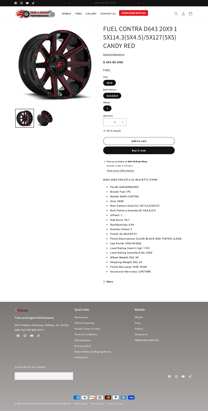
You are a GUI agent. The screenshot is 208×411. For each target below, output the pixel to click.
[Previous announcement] (69, 3)
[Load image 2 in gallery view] (44, 118)
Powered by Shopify (61, 403)
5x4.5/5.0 (112, 95)
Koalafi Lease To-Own (87, 328)
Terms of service (115, 403)
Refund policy (83, 340)
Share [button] (109, 281)
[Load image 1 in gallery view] (24, 118)
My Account (81, 317)
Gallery (139, 328)
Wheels (139, 317)
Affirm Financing (84, 322)
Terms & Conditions (86, 334)
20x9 (109, 82)
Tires (138, 322)
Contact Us (81, 357)
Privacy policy (83, 345)
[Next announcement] (138, 3)
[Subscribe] (69, 376)
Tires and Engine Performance (36, 403)
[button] (176, 13)
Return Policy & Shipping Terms (93, 351)
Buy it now (139, 150)
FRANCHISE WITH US (147, 340)
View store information (120, 170)
